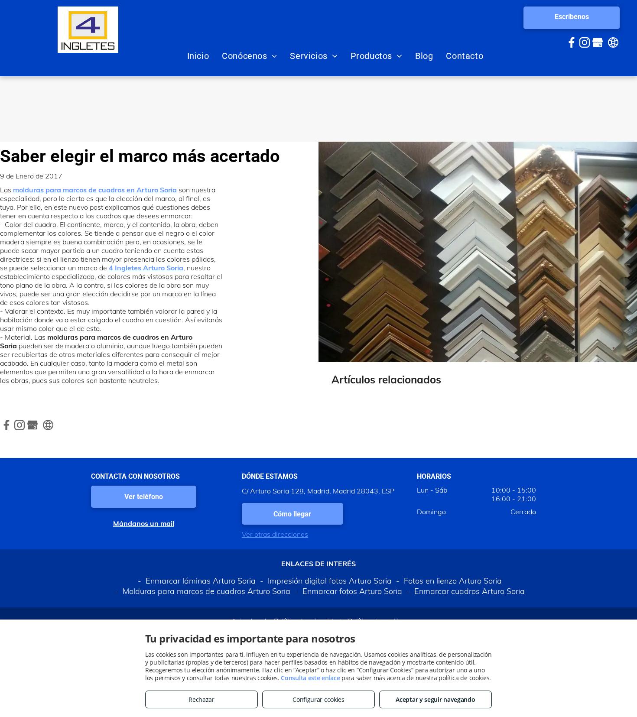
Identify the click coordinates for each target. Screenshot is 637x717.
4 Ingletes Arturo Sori (144, 267)
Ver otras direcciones (275, 534)
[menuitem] (198, 56)
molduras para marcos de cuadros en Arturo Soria (95, 189)
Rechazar (201, 699)
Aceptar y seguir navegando (435, 699)
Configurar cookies (318, 699)
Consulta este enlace (310, 678)
